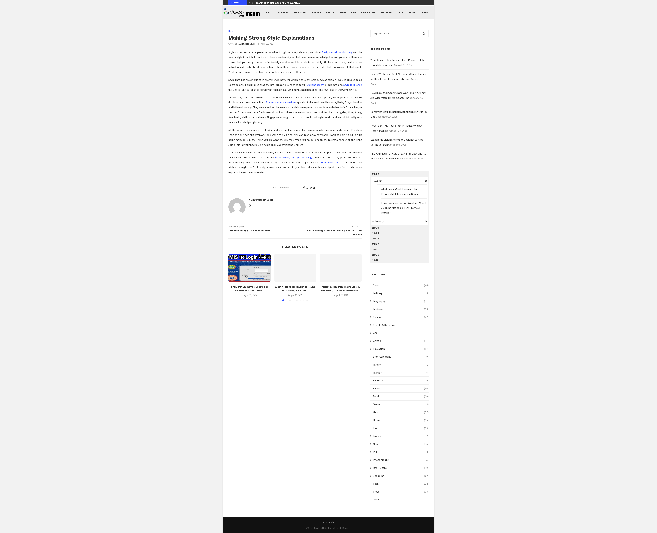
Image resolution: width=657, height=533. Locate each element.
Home (343, 12)
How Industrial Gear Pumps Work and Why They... (285, 3)
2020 (375, 254)
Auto (269, 12)
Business (283, 12)
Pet (401, 452)
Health (330, 12)
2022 (375, 244)
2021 (375, 249)
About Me (328, 522)
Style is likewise (352, 84)
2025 (375, 227)
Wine (401, 499)
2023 (375, 238)
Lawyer (401, 436)
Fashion (401, 372)
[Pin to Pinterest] (311, 187)
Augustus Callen (247, 43)
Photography (401, 459)
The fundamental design (280, 102)
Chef (401, 333)
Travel (413, 12)
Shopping (386, 12)
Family (401, 364)
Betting (401, 293)
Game (401, 404)
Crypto (401, 340)
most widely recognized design (294, 157)
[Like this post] (300, 187)
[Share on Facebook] (304, 187)
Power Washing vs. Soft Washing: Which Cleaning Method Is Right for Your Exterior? (403, 208)
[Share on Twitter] (307, 187)
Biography (401, 301)
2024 (375, 233)
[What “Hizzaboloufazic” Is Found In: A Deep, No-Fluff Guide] (295, 268)
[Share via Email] (314, 187)
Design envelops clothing (337, 52)
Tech (400, 12)
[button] (249, 2)
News (425, 12)
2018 (375, 260)
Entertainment (401, 356)
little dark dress (330, 162)
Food (401, 396)
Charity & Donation (401, 325)
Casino (401, 317)
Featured (401, 380)
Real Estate (368, 12)
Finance (316, 12)
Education (300, 12)
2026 (375, 174)
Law (353, 12)
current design (315, 84)
